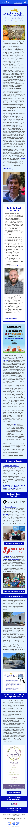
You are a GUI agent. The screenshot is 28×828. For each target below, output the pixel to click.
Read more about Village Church (14, 591)
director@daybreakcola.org (13, 265)
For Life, (7, 316)
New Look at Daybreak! (14, 596)
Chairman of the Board (9, 170)
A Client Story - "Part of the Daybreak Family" (14, 695)
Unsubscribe (5, 818)
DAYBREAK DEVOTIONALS (11, 466)
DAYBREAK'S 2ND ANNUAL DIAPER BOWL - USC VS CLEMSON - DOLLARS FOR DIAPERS (14, 487)
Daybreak (22, 158)
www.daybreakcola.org (14, 808)
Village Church (7, 556)
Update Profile (12, 818)
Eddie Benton (7, 168)
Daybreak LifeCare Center (11, 559)
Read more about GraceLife (14, 543)
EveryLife (5, 360)
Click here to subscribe (14, 799)
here (14, 424)
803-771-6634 (14, 810)
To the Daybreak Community (14, 209)
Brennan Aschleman (11, 318)
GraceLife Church (10, 507)
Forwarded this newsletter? (14, 797)
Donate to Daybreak (14, 792)
